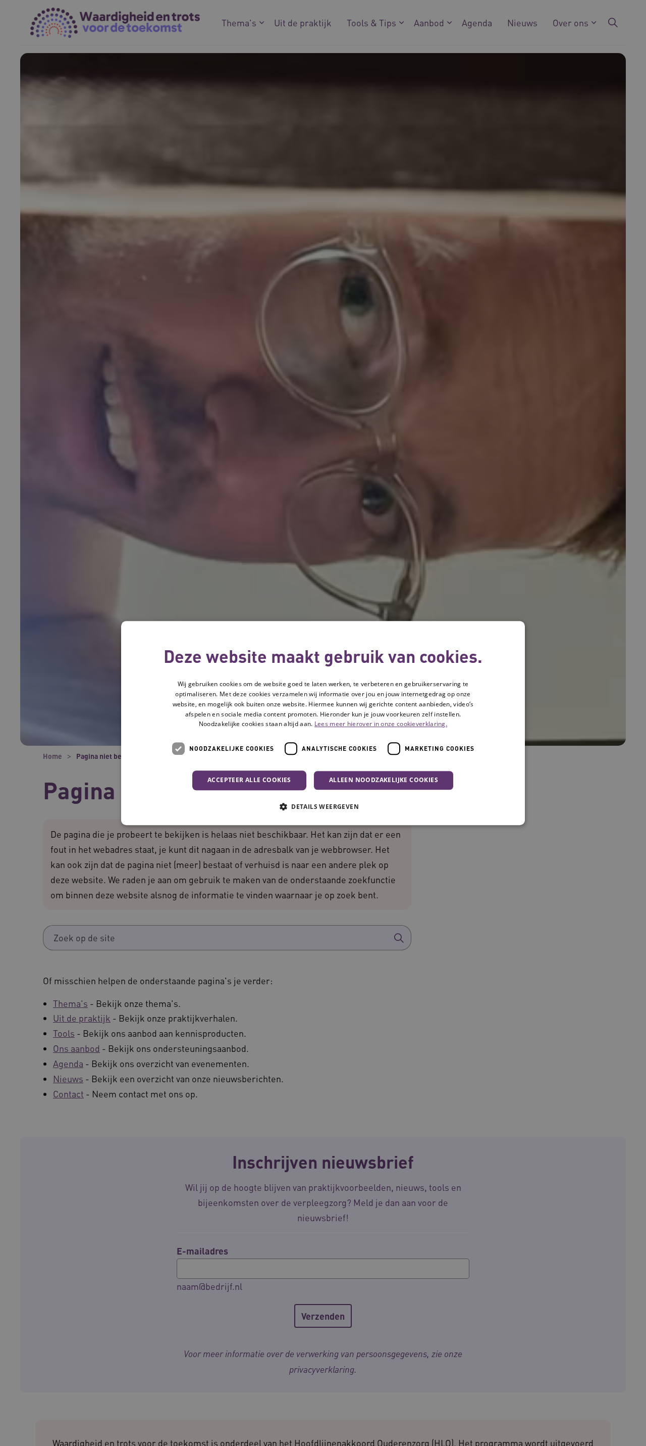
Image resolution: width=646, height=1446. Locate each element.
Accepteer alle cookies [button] (249, 780)
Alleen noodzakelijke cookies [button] (383, 780)
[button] (323, 806)
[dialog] (323, 723)
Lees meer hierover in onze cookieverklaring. (380, 724)
